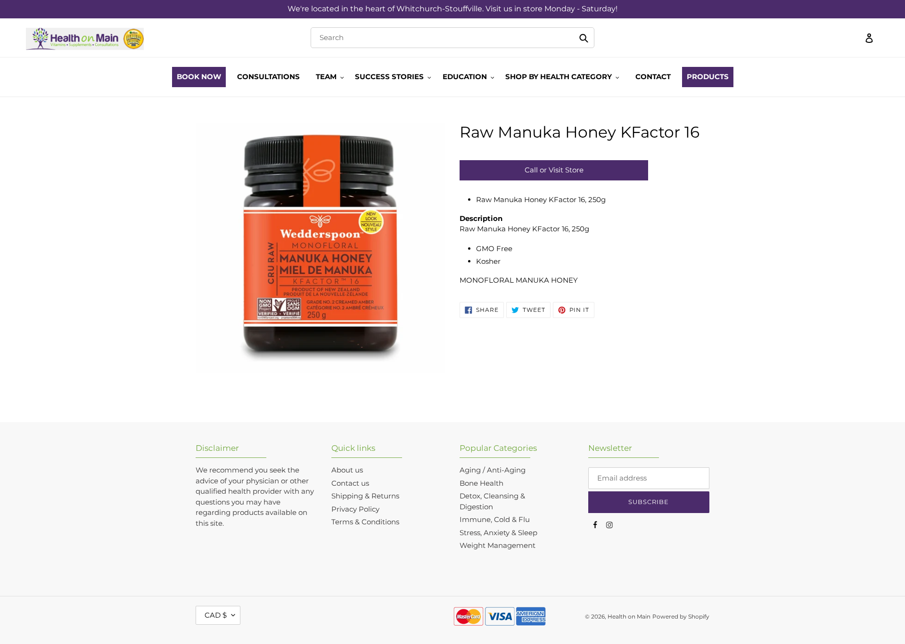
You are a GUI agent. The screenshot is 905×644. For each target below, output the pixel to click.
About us (347, 469)
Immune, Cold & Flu (495, 519)
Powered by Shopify (680, 616)
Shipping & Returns (365, 495)
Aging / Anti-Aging (493, 469)
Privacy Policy (355, 509)
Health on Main (629, 616)
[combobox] (452, 37)
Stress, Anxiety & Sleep (498, 532)
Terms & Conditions (365, 521)
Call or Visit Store (554, 169)
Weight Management (497, 545)
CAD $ (216, 615)
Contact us (350, 483)
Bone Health (481, 483)
